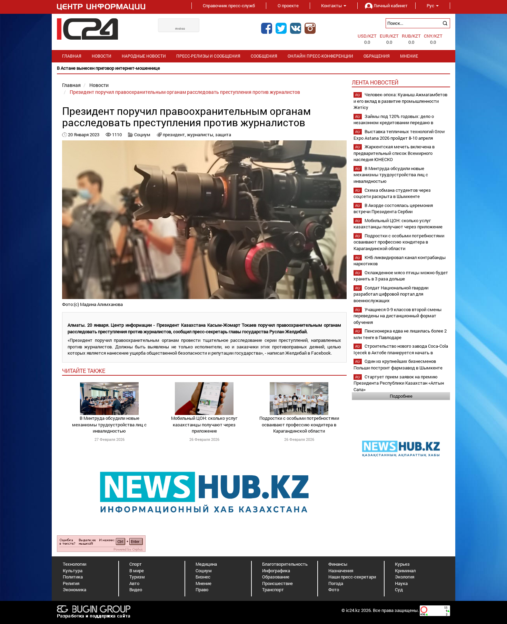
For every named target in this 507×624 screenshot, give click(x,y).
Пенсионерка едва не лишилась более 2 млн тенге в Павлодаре (400, 334)
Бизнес (203, 577)
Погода (335, 583)
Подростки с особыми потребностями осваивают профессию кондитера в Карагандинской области (299, 424)
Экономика (74, 589)
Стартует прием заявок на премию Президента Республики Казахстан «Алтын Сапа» (399, 383)
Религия (71, 583)
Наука (401, 583)
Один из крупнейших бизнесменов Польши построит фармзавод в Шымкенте (398, 364)
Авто (134, 583)
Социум (142, 134)
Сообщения (264, 56)
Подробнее (401, 396)
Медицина (206, 564)
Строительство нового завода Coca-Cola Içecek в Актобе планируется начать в (401, 349)
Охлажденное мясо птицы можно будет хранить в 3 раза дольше (401, 275)
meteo (180, 28)
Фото (333, 589)
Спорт (135, 564)
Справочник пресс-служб (229, 5)
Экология (404, 577)
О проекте (288, 5)
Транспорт (273, 589)
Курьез (402, 564)
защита (223, 134)
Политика (73, 577)
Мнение (409, 56)
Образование (275, 577)
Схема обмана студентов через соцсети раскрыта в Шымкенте (392, 193)
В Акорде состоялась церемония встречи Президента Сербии (393, 208)
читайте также (83, 370)
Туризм (137, 577)
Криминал (405, 570)
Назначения (340, 570)
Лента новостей (375, 82)
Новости (101, 56)
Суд (399, 589)
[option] (253, 68)
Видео (135, 589)
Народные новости (144, 56)
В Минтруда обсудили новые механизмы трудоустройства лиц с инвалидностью (109, 424)
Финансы (337, 564)
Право (202, 589)
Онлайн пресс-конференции (320, 56)
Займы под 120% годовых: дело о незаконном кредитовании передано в (394, 119)
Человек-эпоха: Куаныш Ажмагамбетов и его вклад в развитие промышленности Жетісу (400, 100)
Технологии (74, 564)
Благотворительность (285, 564)
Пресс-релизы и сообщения (208, 56)
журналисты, (201, 134)
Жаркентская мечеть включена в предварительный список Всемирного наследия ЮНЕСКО (394, 152)
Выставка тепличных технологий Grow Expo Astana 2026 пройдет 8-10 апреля (399, 134)
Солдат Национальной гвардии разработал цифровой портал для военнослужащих (391, 294)
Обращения (377, 56)
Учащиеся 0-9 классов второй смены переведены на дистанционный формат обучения (397, 315)
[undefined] (101, 543)
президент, (175, 134)
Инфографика (276, 570)
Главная (71, 56)
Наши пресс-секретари (352, 577)
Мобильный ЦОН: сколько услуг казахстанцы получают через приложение (204, 424)
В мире (136, 570)
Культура (72, 570)
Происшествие (277, 583)
